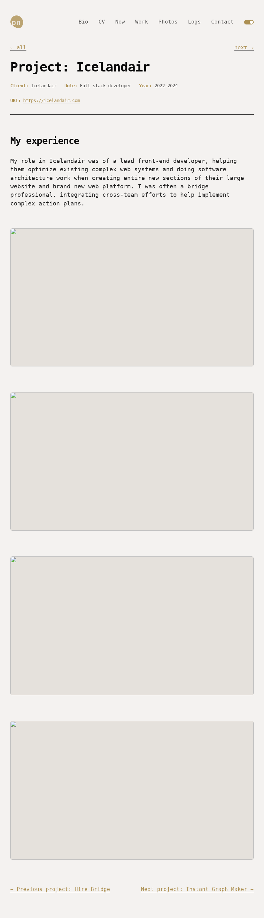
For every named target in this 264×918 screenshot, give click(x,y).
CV (102, 22)
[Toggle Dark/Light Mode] (249, 22)
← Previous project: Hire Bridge (60, 889)
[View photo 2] (132, 461)
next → (244, 47)
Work (141, 22)
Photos (168, 22)
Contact (222, 22)
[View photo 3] (132, 625)
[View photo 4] (132, 790)
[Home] (16, 21)
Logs (194, 22)
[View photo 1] (132, 297)
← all (18, 47)
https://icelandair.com (51, 100)
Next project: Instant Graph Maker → (197, 889)
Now (120, 22)
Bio (83, 22)
